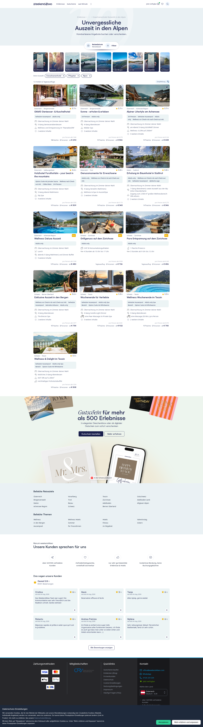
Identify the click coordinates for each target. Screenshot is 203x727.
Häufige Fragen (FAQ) (112, 693)
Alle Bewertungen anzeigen (101, 647)
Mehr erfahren (114, 434)
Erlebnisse (60, 4)
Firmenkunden (109, 676)
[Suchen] (167, 4)
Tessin (105, 496)
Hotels (105, 519)
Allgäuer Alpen (143, 503)
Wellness (37, 519)
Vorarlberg (72, 496)
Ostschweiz (141, 496)
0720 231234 (148, 678)
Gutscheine (71, 4)
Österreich (38, 496)
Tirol (70, 500)
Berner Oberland (109, 506)
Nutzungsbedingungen (112, 686)
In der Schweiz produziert (103, 478)
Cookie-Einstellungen (112, 683)
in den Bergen (39, 523)
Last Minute (83, 4)
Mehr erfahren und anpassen (186, 722)
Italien (36, 503)
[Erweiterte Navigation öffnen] (92, 4)
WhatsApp (147, 674)
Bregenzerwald (40, 500)
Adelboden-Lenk (143, 500)
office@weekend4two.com (153, 670)
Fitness (105, 523)
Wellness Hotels (74, 519)
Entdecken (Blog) (110, 673)
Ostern (140, 523)
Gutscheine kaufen (111, 670)
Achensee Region (40, 506)
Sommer (71, 523)
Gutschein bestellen (90, 434)
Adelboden (107, 503)
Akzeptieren (163, 722)
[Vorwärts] (170, 62)
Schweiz (71, 506)
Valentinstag (142, 519)
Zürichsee (106, 500)
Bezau (70, 503)
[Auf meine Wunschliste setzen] (74, 87)
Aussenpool (38, 526)
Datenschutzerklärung (42, 718)
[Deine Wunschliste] (162, 4)
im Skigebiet (107, 526)
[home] (42, 4)
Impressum (108, 689)
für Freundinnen (74, 526)
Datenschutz (108, 679)
